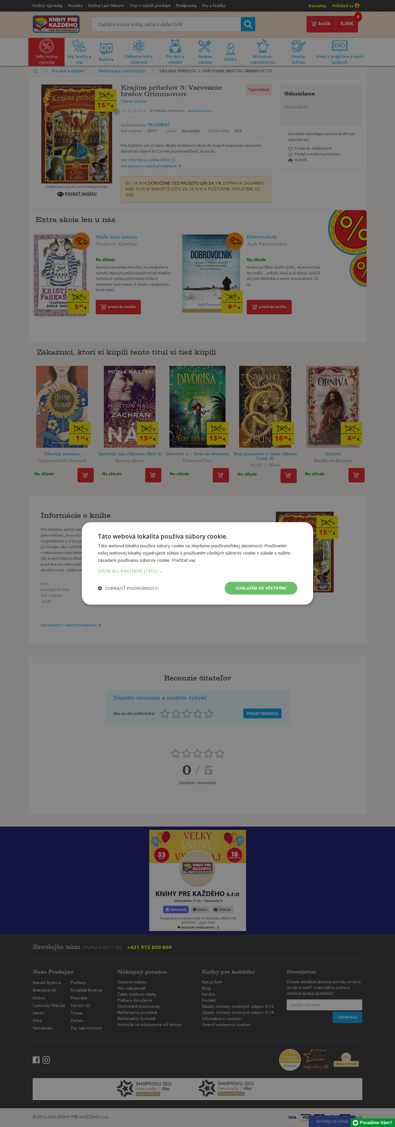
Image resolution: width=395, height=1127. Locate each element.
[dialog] (197, 563)
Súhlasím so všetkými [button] (261, 588)
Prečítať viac (184, 560)
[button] (197, 570)
